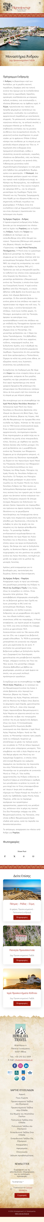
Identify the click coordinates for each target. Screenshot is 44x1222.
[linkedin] (26, 1065)
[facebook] (14, 1065)
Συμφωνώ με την (23, 1188)
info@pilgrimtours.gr (24, 1060)
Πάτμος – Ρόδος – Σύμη (22, 904)
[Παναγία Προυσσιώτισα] (22, 927)
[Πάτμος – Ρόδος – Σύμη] (22, 881)
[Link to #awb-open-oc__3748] (39, 3)
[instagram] (20, 1065)
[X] (14, 856)
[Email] (33, 856)
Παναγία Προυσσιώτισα (22, 950)
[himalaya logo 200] (20, 1025)
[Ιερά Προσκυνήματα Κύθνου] (22, 970)
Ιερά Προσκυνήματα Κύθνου (22, 993)
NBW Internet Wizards (22, 1214)
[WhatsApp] (24, 856)
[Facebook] (5, 856)
